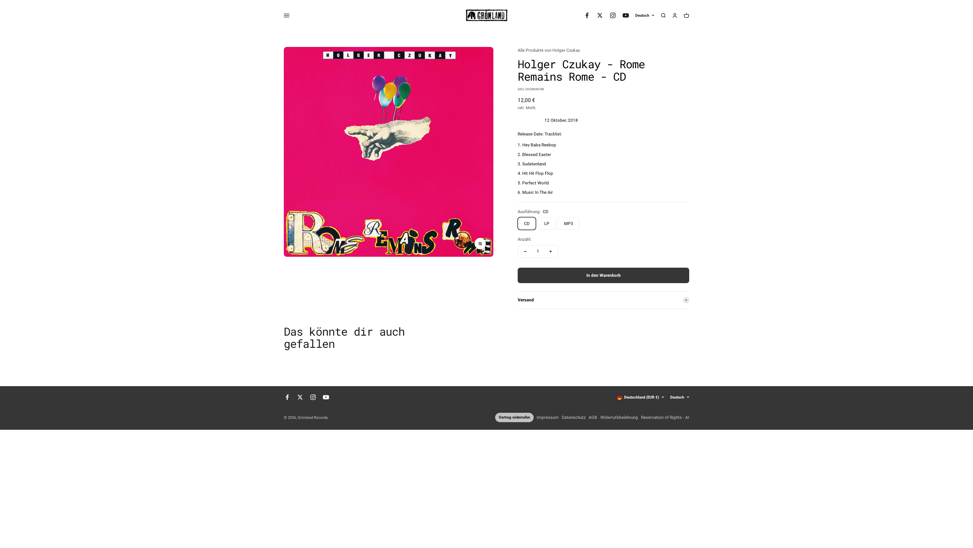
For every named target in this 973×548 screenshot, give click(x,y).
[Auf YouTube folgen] (625, 15)
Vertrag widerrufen (514, 417)
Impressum (548, 417)
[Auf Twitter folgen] (599, 15)
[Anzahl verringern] (525, 251)
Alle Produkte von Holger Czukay (549, 50)
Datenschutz (574, 417)
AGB (593, 417)
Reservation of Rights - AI (665, 417)
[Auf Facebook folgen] (587, 15)
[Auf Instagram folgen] (612, 15)
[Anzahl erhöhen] (550, 251)
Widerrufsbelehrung (619, 417)
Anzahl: (524, 239)
